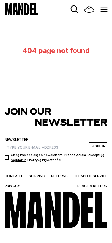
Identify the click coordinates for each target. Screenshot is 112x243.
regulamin (18, 160)
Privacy (12, 186)
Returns (59, 176)
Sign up (98, 146)
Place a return (92, 186)
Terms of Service (90, 176)
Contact (14, 176)
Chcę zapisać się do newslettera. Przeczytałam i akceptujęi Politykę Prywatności (57, 157)
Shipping (37, 176)
